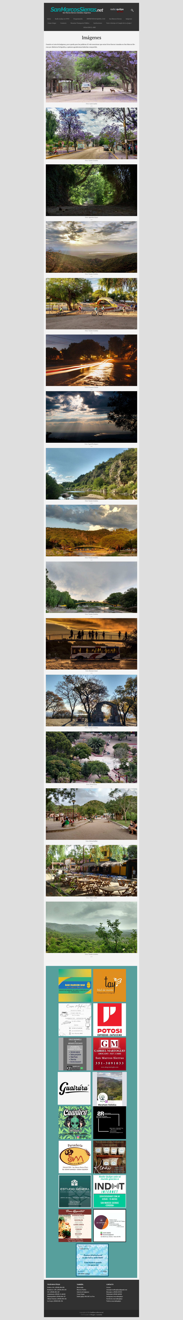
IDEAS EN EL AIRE (89, 27)
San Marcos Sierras (115, 19)
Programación (78, 19)
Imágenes (129, 19)
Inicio (49, 19)
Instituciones (98, 23)
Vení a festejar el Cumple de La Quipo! (119, 23)
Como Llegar (52, 23)
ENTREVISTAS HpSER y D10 (96, 19)
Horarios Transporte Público (80, 23)
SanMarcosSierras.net (97, 1312)
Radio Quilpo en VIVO (62, 19)
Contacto (63, 23)
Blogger (92, 1315)
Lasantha (99, 1315)
